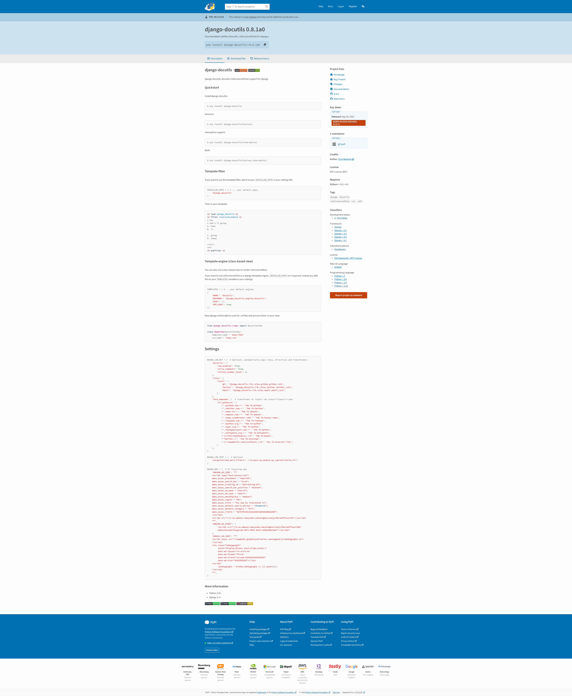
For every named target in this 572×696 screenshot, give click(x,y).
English (338, 267)
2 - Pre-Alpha (340, 218)
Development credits (320, 645)
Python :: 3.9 (340, 282)
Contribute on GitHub (320, 633)
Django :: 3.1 (340, 230)
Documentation (341, 89)
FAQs (252, 645)
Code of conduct (348, 637)
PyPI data (335, 111)
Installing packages (258, 629)
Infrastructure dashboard (291, 633)
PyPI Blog (284, 629)
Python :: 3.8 (340, 279)
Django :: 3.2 (340, 233)
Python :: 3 (339, 276)
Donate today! (212, 650)
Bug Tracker (340, 79)
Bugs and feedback (319, 629)
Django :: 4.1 (340, 240)
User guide (254, 637)
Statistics (284, 637)
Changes (338, 84)
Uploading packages (259, 633)
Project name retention (260, 641)
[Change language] (363, 6)
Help (320, 6)
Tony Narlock (344, 159)
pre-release (251, 17)
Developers (340, 249)
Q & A (336, 94)
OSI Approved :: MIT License (348, 258)
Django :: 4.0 (340, 237)
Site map (336, 692)
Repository (339, 98)
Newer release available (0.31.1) (345, 122)
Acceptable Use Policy (351, 645)
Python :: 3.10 (341, 286)
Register (353, 6)
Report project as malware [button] (348, 295)
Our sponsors (286, 645)
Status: (219, 643)
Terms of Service (348, 629)
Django (338, 227)
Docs (330, 6)
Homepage (339, 74)
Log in (341, 6)
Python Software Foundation (218, 631)
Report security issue (350, 633)
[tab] (215, 58)
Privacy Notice (347, 641)
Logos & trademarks (289, 641)
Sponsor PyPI (317, 641)
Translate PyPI (317, 637)
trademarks (261, 692)
